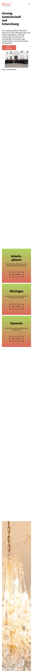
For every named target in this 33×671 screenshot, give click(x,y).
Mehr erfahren (9, 47)
